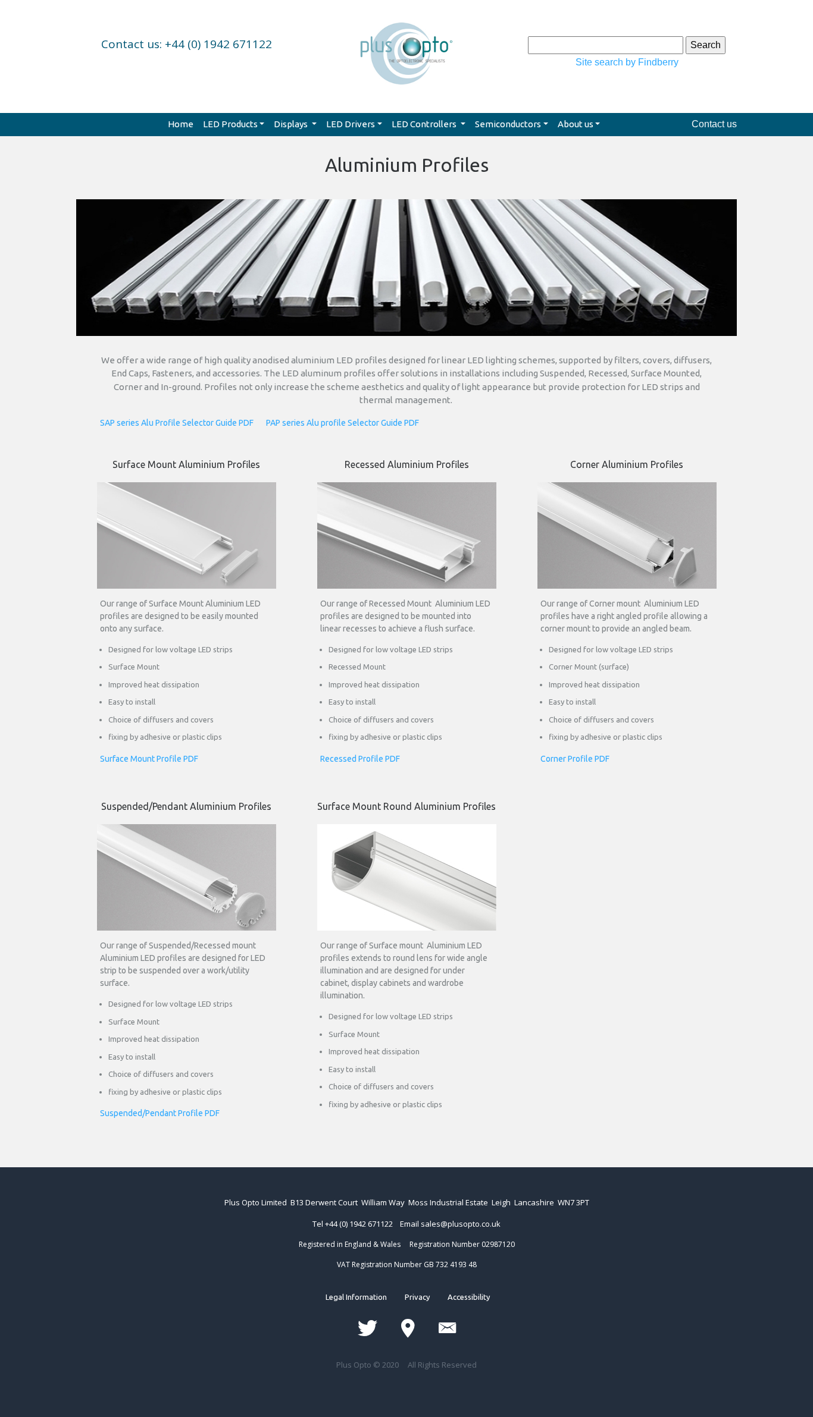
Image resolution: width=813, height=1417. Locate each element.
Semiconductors (508, 124)
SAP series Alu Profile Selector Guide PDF (183, 423)
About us (575, 124)
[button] (126, 285)
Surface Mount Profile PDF (149, 759)
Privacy (417, 1297)
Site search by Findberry (627, 62)
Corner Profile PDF (574, 759)
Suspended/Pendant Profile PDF (160, 1113)
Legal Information (365, 1297)
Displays (291, 124)
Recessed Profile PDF (360, 759)
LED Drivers (350, 124)
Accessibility (460, 1297)
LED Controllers (425, 124)
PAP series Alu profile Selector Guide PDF (342, 423)
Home (180, 124)
